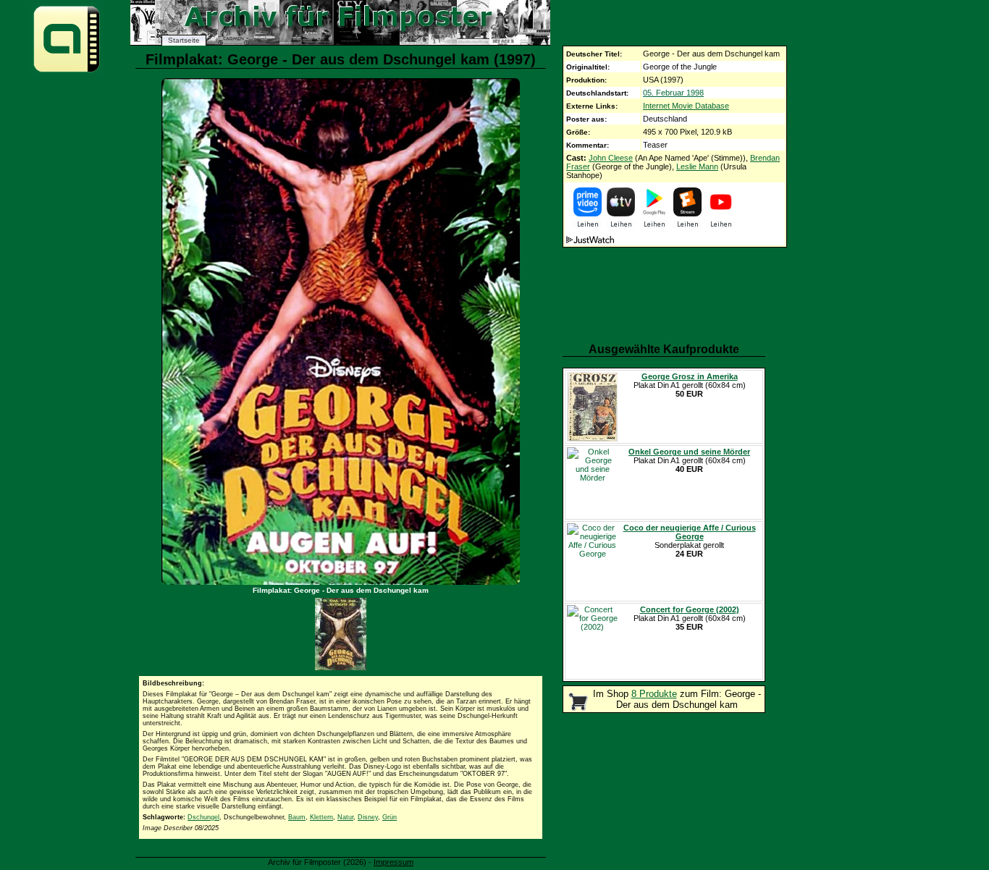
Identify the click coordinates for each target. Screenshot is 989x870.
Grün (389, 817)
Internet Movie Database (686, 105)
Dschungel (203, 817)
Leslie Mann (697, 166)
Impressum (393, 862)
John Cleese (611, 157)
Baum (297, 817)
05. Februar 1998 (673, 92)
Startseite (184, 40)
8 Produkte (654, 693)
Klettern (321, 817)
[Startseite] (66, 71)
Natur (345, 817)
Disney (368, 817)
